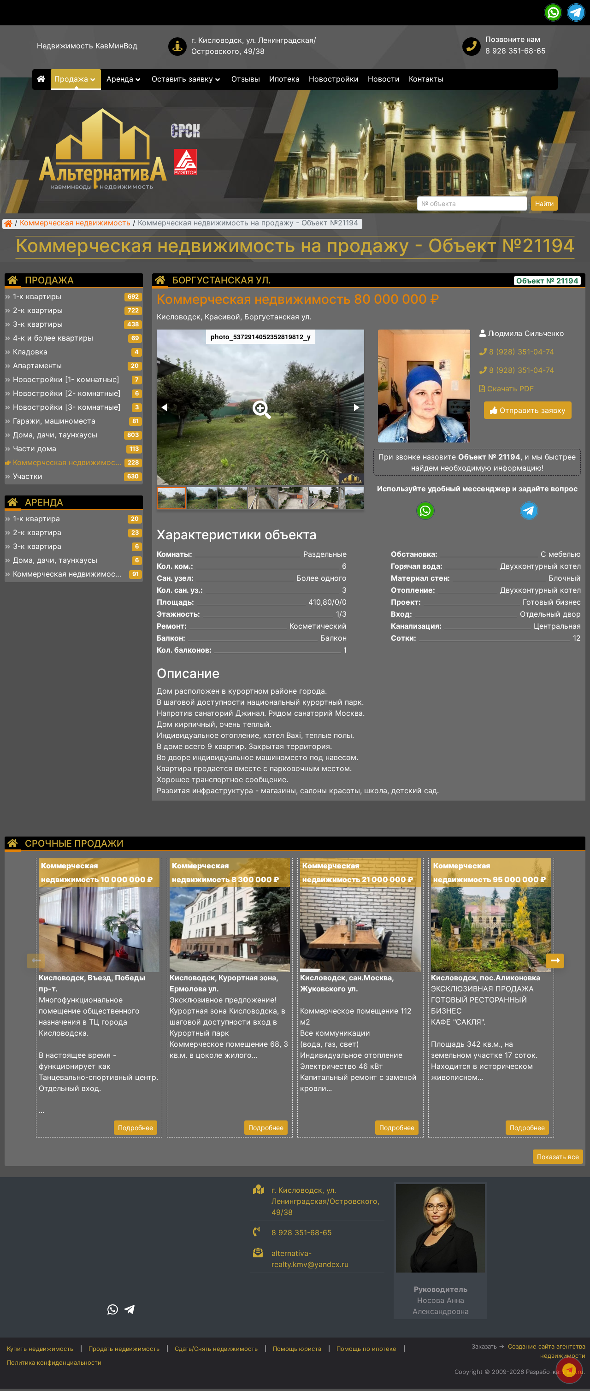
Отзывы (245, 78)
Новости (384, 78)
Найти (544, 203)
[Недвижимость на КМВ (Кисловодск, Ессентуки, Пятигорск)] (8, 223)
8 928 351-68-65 (515, 50)
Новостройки (334, 78)
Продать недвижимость (123, 1348)
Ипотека (284, 78)
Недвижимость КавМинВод (87, 45)
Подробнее (135, 1128)
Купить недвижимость (40, 1348)
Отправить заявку (531, 410)
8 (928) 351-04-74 (520, 351)
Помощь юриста (297, 1348)
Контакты (426, 78)
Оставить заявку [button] (183, 78)
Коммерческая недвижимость (75, 223)
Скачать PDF (509, 388)
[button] (260, 403)
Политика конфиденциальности (54, 1362)
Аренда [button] (121, 78)
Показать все (558, 1157)
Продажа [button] (72, 78)
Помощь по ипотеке (366, 1348)
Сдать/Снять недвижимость (216, 1348)
